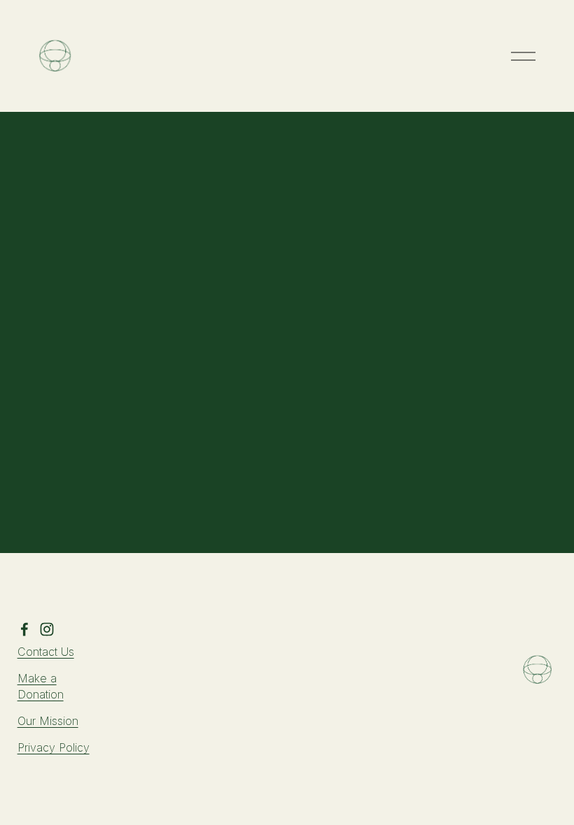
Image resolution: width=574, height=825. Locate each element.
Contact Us (46, 652)
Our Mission (48, 721)
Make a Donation (41, 686)
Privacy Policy (54, 747)
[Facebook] (24, 629)
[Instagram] (47, 629)
